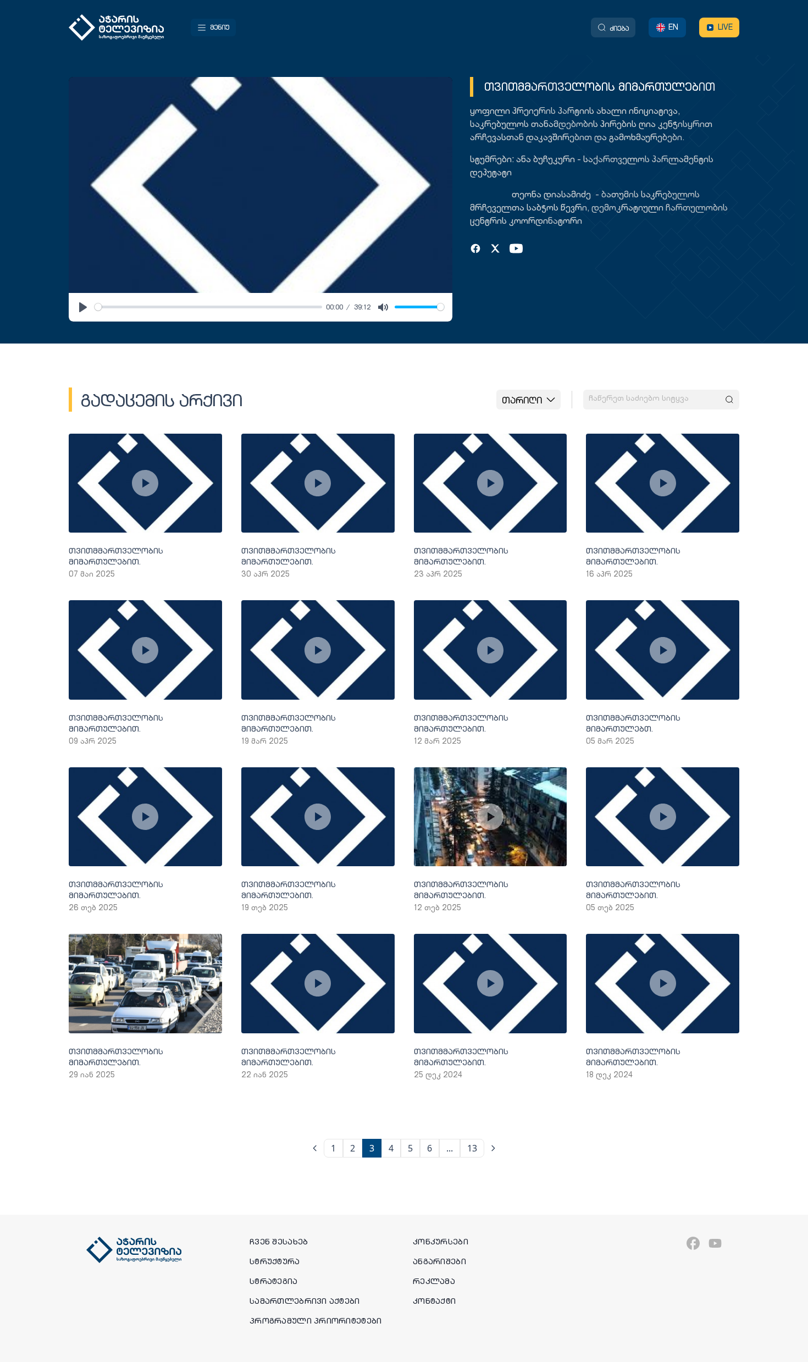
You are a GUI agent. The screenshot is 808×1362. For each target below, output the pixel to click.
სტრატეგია (274, 1281)
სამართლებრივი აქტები (305, 1301)
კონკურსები (440, 1241)
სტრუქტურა (275, 1261)
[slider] (208, 307)
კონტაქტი (434, 1301)
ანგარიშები (439, 1261)
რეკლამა (434, 1281)
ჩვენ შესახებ (279, 1241)
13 (472, 1148)
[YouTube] (516, 248)
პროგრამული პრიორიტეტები (315, 1320)
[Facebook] (475, 248)
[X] (495, 248)
